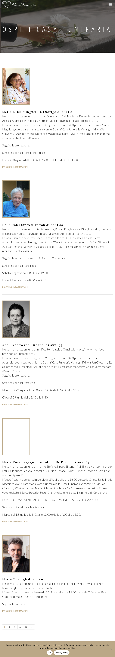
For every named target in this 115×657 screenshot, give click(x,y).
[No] (111, 649)
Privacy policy (62, 652)
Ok (50, 652)
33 (26, 627)
